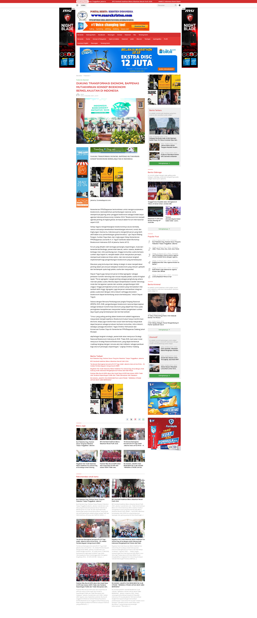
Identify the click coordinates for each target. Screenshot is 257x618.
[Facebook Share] (127, 419)
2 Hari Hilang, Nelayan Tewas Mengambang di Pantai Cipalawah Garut (163, 324)
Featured (79, 80)
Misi (134, 35)
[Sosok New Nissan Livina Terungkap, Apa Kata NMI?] (154, 359)
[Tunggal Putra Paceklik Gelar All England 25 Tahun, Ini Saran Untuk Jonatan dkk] (164, 191)
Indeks (83, 5)
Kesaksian (101, 35)
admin (82, 94)
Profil (166, 39)
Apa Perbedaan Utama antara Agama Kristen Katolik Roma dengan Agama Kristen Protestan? (165, 256)
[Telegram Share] (139, 419)
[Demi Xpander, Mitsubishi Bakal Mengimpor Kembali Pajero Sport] (154, 350)
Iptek (132, 39)
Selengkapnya (164, 163)
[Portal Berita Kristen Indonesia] (106, 15)
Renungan (111, 35)
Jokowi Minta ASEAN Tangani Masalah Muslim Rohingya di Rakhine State (169, 146)
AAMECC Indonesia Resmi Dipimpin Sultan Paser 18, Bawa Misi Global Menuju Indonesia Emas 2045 (144, 1)
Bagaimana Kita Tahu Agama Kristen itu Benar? (165, 263)
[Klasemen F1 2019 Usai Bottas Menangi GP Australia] (155, 212)
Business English (83, 43)
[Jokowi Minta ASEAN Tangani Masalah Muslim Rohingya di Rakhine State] (154, 147)
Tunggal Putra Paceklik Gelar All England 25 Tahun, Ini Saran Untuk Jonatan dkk (162, 203)
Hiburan (139, 39)
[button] (176, 5)
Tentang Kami (143, 35)
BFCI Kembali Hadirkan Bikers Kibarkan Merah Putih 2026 (109, 361)
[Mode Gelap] (180, 5)
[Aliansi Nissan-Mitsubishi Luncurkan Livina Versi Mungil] (154, 368)
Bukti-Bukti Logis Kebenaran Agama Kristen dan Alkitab (164, 270)
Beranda (80, 35)
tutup (73, 8)
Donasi (119, 35)
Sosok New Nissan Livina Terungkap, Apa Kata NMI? (170, 358)
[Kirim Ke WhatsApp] (143, 419)
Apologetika (157, 39)
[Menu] (77, 5)
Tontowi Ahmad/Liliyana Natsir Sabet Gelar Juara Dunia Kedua (173, 219)
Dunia (88, 39)
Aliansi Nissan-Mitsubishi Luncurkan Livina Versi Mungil (169, 368)
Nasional (128, 35)
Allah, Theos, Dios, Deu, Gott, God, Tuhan (165, 249)
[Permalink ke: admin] (78, 95)
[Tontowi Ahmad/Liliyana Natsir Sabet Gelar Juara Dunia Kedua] (173, 211)
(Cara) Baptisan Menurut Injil (161, 277)
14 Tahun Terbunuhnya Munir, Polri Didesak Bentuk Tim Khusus (162, 316)
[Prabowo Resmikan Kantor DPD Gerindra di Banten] (154, 156)
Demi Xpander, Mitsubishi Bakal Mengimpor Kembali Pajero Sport (170, 349)
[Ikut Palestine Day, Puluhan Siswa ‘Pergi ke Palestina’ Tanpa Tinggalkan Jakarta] (87, 434)
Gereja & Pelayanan (99, 39)
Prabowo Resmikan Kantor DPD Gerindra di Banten (170, 155)
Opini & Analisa (114, 39)
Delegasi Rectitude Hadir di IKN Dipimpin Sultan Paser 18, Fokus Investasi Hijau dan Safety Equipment (163, 139)
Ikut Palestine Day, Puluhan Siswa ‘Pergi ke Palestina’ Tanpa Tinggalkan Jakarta (117, 358)
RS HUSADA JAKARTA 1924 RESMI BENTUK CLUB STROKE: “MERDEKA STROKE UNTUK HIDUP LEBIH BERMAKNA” (115, 379)
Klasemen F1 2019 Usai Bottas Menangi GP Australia (155, 220)
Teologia (147, 39)
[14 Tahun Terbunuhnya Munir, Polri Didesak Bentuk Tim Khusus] (164, 302)
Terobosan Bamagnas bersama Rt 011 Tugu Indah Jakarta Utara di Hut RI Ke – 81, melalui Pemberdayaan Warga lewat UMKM (117, 365)
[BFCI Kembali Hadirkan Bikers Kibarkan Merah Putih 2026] (110, 434)
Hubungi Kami (90, 35)
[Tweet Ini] (131, 419)
